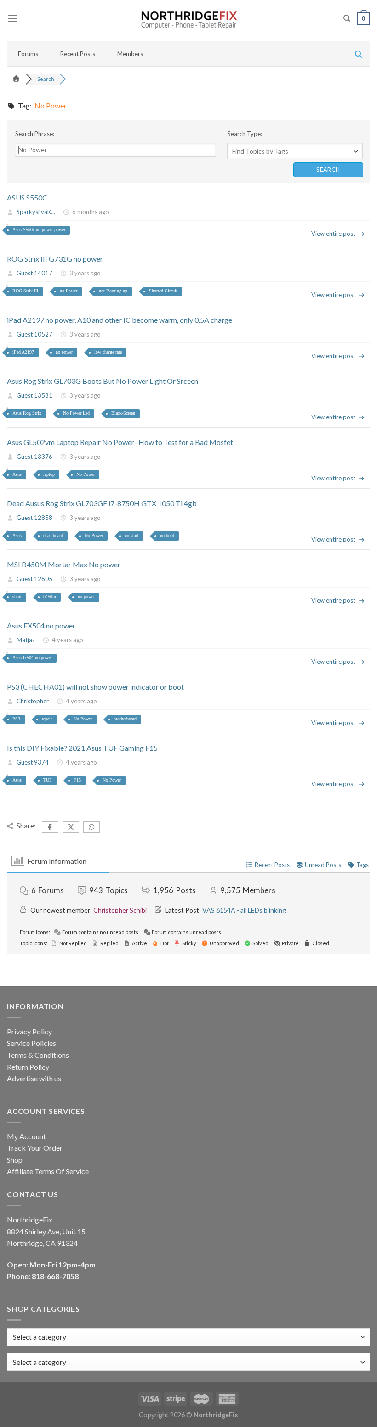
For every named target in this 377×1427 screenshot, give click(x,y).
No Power (85, 474)
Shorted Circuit (163, 290)
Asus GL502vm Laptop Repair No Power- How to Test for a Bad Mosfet (120, 442)
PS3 (16, 718)
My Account (26, 1136)
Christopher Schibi (120, 910)
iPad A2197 (23, 351)
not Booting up (113, 290)
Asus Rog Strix (26, 413)
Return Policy (28, 1066)
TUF (47, 779)
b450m (49, 596)
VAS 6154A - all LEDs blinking (244, 910)
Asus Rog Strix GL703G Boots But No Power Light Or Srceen (102, 381)
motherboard (125, 718)
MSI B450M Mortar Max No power (63, 564)
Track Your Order (35, 1147)
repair (47, 718)
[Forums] (16, 79)
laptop (49, 474)
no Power (68, 290)
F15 (77, 779)
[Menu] (12, 18)
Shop (15, 1159)
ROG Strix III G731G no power (55, 258)
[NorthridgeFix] (189, 18)
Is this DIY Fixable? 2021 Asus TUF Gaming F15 (82, 747)
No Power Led (76, 413)
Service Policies (31, 1043)
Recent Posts (77, 53)
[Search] (346, 18)
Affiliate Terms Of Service (48, 1171)
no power (64, 351)
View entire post (333, 233)
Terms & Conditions (38, 1054)
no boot (167, 535)
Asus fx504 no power (32, 657)
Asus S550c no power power (38, 229)
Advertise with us (34, 1078)
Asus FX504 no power (41, 625)
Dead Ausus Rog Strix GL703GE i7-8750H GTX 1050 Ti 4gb (102, 503)
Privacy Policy (29, 1031)
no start (131, 535)
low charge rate (108, 351)
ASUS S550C (27, 197)
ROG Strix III (25, 290)
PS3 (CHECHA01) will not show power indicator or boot (95, 686)
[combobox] (188, 1362)
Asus (17, 474)
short (17, 596)
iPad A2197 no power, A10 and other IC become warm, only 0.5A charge (119, 319)
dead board (53, 535)
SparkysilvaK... (36, 212)
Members (130, 53)
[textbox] (39, 1362)
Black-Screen (123, 413)
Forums (28, 53)
